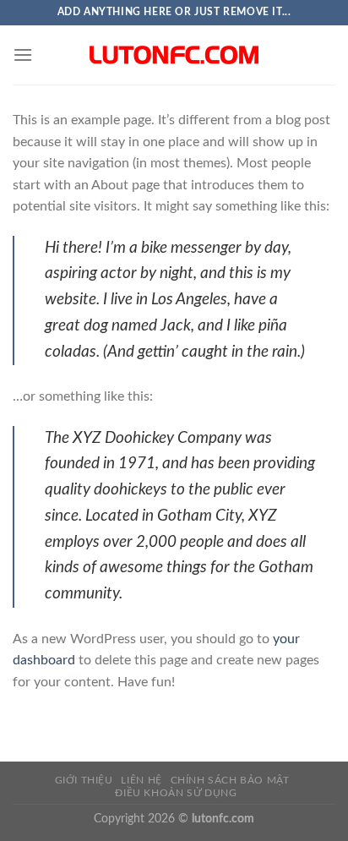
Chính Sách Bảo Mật (230, 780)
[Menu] (23, 54)
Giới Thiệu (84, 780)
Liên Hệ (141, 780)
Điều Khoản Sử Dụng (176, 793)
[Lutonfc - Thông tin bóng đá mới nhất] (174, 55)
